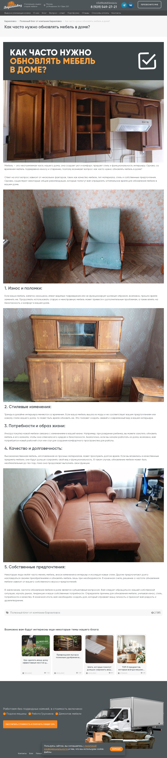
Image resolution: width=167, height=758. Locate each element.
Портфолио (73, 13)
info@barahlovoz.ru (106, 2)
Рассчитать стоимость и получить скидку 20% (30, 724)
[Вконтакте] (130, 5)
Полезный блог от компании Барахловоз (35, 612)
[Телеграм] (124, 5)
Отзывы (85, 13)
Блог (44, 13)
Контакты (116, 13)
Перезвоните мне (149, 5)
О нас (36, 13)
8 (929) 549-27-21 (104, 7)
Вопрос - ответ (57, 13)
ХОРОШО (116, 749)
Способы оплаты (100, 13)
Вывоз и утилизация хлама (17, 13)
